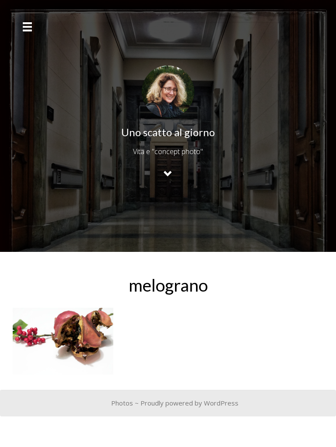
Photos (122, 403)
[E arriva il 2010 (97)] (63, 341)
